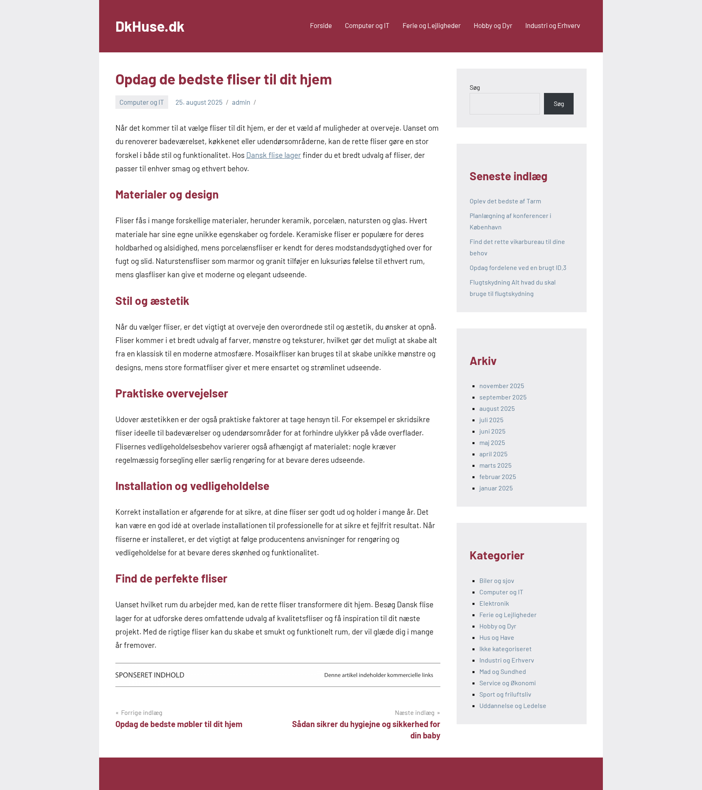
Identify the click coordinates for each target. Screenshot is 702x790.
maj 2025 (492, 442)
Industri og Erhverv (552, 25)
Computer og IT (367, 25)
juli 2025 (491, 419)
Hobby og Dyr (493, 25)
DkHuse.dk (149, 26)
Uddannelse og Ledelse (512, 705)
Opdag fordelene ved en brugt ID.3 (518, 267)
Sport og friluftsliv (505, 694)
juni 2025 (492, 431)
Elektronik (494, 603)
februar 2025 (497, 476)
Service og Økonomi (507, 682)
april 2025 (493, 454)
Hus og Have (496, 637)
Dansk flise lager (273, 155)
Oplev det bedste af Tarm (505, 201)
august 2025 (497, 408)
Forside (321, 25)
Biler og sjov (496, 580)
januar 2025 (496, 488)
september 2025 (502, 397)
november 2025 (501, 385)
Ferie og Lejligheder (432, 25)
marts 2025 (495, 465)
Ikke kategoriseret (505, 648)
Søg (475, 87)
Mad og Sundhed (502, 671)
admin (241, 102)
